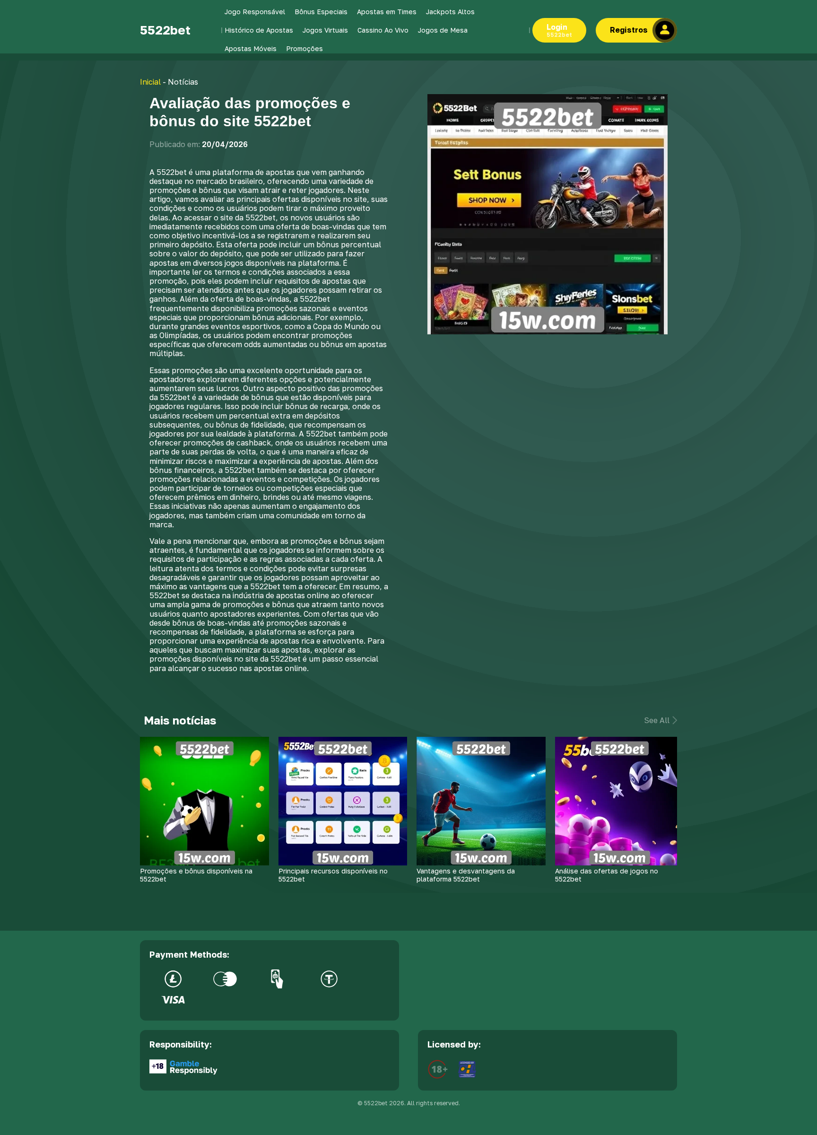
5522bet (165, 30)
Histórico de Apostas (259, 30)
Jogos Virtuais (325, 30)
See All (656, 720)
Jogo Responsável (255, 12)
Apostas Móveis (251, 48)
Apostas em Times (387, 12)
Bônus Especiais (321, 12)
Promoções (304, 48)
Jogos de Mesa (443, 30)
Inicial (150, 82)
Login (559, 30)
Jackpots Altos (450, 12)
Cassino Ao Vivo (382, 30)
